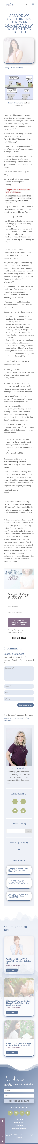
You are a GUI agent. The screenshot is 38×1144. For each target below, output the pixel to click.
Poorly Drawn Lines (16, 103)
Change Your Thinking (13, 68)
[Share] (2, 1121)
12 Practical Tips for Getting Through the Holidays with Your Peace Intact (18, 883)
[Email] (2, 1136)
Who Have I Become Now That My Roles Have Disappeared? (18, 896)
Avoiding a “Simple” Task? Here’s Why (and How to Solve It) (18, 870)
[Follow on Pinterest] (15, 810)
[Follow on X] (23, 801)
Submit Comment (25, 705)
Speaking (19, 1126)
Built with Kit (19, 638)
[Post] (2, 1131)
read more (11, 970)
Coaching (19, 1122)
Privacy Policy (19, 1129)
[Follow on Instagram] (23, 810)
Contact (19, 1119)
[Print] (2, 1141)
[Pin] (2, 1126)
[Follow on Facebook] (15, 801)
